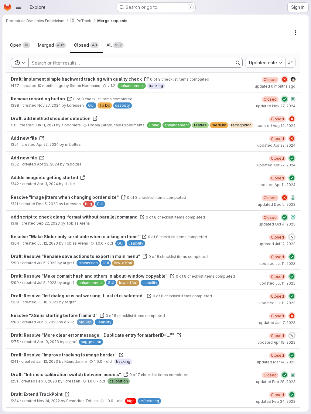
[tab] (20, 45)
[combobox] (265, 63)
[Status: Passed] (284, 99)
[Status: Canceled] (292, 237)
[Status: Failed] (284, 79)
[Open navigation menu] (18, 7)
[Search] (238, 63)
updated (275, 86)
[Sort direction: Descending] (291, 63)
